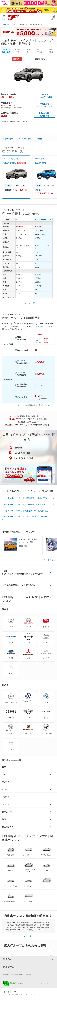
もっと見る (28, 303)
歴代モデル (9, 139)
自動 (51, 51)
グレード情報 (26, 139)
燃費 (40, 139)
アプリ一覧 (6, 994)
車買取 (17, 51)
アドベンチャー (40, 219)
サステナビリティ (29, 994)
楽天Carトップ (7, 24)
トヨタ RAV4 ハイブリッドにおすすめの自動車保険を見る (25, 517)
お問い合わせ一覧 (17, 994)
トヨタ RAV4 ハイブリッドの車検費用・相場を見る (23, 504)
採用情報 (28, 974)
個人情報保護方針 (17, 974)
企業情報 (6, 974)
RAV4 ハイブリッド (11, 159)
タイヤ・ (39, 51)
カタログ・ (6, 51)
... (16, 24)
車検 (28, 51)
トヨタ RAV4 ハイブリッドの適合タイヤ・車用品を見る (25, 511)
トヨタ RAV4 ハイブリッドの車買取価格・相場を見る (24, 498)
